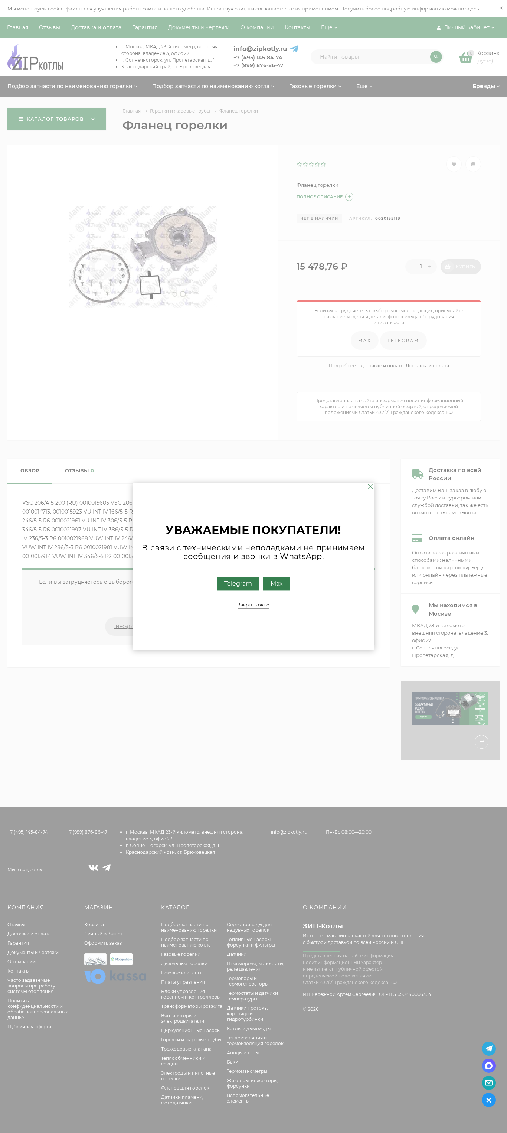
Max (277, 583)
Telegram (238, 583)
